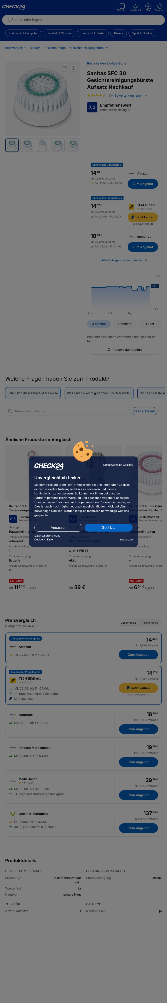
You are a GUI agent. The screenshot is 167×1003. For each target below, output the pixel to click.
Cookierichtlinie (43, 539)
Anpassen (58, 527)
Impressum (126, 539)
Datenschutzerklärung (47, 535)
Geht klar (109, 527)
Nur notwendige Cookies (118, 464)
